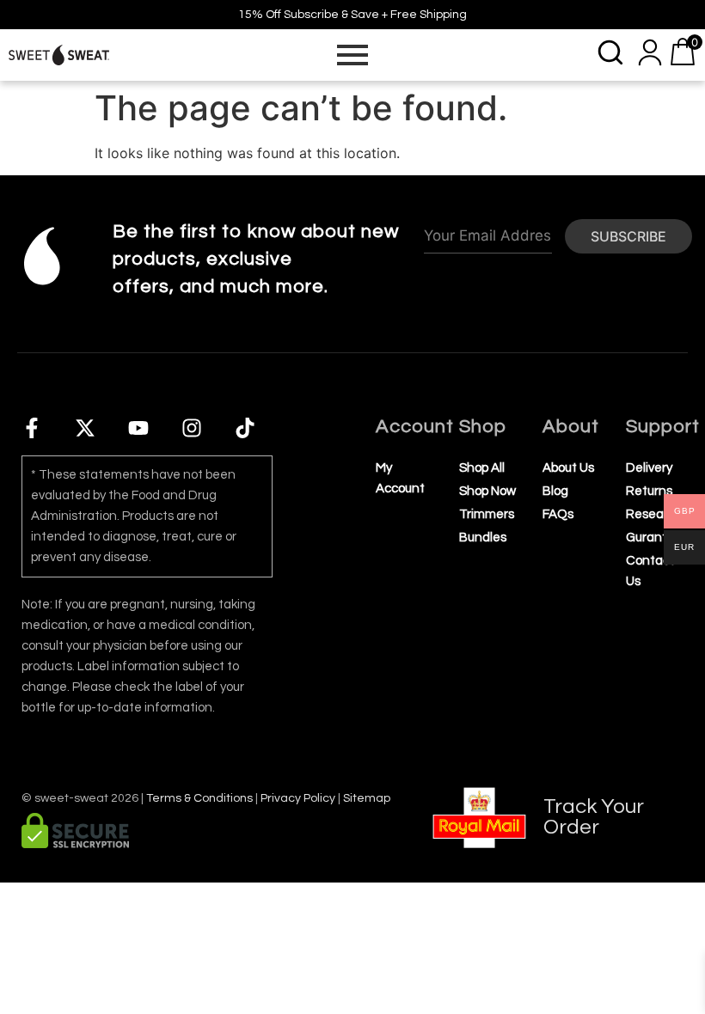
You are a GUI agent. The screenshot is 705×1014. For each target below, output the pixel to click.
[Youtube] (138, 428)
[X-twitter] (85, 428)
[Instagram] (191, 428)
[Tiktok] (245, 428)
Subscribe (628, 236)
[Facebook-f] (31, 428)
